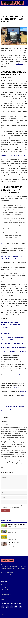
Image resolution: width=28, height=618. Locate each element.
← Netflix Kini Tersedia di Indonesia (14, 406)
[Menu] (26, 3)
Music (2, 599)
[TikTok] (20, 606)
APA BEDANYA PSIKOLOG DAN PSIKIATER (14, 351)
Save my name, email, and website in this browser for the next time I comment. (13, 506)
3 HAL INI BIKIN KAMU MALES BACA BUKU (14, 347)
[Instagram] (7, 606)
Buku (2, 243)
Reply (2, 467)
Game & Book (4, 13)
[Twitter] (2, 606)
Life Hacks (3, 597)
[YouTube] (15, 606)
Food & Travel (20, 8)
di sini (23, 395)
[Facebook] (11, 606)
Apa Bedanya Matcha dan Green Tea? (16, 524)
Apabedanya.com (6, 377)
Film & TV (14, 8)
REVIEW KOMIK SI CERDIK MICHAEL (12, 343)
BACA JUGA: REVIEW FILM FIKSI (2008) (13, 155)
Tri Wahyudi (6, 24)
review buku (19, 64)
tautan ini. (17, 387)
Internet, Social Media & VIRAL (8, 594)
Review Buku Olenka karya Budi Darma (17, 530)
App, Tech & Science (6, 8)
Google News (23, 391)
